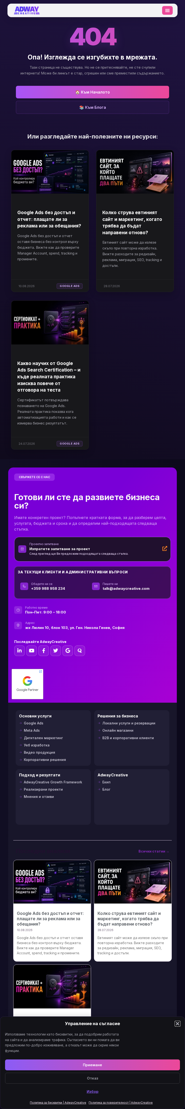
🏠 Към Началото (92, 92)
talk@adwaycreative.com (126, 588)
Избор (93, 1091)
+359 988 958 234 (48, 588)
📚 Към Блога (92, 107)
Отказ (92, 1078)
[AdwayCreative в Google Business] (67, 650)
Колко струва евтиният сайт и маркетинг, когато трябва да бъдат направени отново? (129, 919)
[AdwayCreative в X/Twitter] (55, 650)
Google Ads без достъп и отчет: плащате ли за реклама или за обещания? (49, 219)
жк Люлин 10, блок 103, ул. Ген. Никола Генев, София (75, 627)
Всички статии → (154, 851)
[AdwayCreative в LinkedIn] (19, 650)
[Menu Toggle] (167, 10)
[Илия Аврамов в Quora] (79, 650)
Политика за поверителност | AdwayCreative (121, 1102)
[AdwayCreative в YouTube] (31, 650)
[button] (177, 1023)
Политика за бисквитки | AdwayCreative (58, 1102)
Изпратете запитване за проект (59, 549)
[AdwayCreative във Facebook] (43, 650)
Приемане (92, 1065)
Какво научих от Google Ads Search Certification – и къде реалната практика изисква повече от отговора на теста (48, 377)
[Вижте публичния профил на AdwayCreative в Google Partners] (27, 684)
